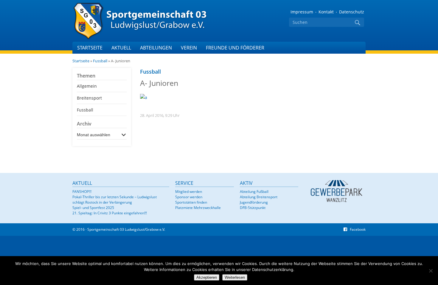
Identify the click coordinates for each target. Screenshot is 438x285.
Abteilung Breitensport (258, 196)
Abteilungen (156, 47)
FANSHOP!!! (81, 191)
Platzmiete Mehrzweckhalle (198, 207)
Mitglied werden (188, 191)
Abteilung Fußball (254, 191)
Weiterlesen (235, 277)
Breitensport (89, 98)
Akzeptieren (206, 277)
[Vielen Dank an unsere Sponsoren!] (336, 190)
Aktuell (121, 47)
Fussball (100, 60)
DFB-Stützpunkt (252, 207)
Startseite (89, 47)
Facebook (358, 229)
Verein (189, 47)
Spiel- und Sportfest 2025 (93, 207)
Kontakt (326, 12)
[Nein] (431, 271)
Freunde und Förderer (235, 47)
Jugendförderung (254, 202)
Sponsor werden (188, 196)
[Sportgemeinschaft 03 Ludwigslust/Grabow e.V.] (146, 21)
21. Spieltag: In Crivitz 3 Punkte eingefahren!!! (109, 213)
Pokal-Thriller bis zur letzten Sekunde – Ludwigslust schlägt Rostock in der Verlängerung (114, 199)
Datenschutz (351, 12)
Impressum (302, 12)
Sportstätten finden (191, 202)
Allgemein (87, 86)
